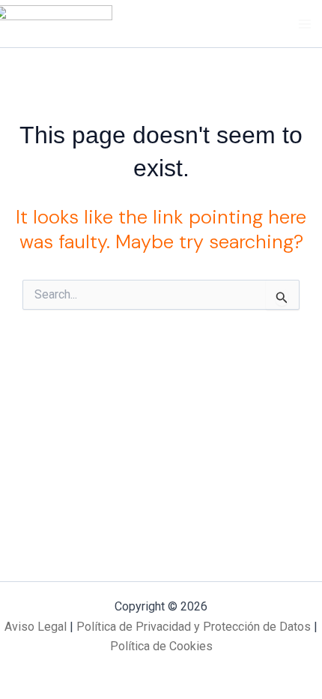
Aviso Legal (35, 627)
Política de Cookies (161, 646)
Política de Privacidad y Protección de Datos (193, 627)
